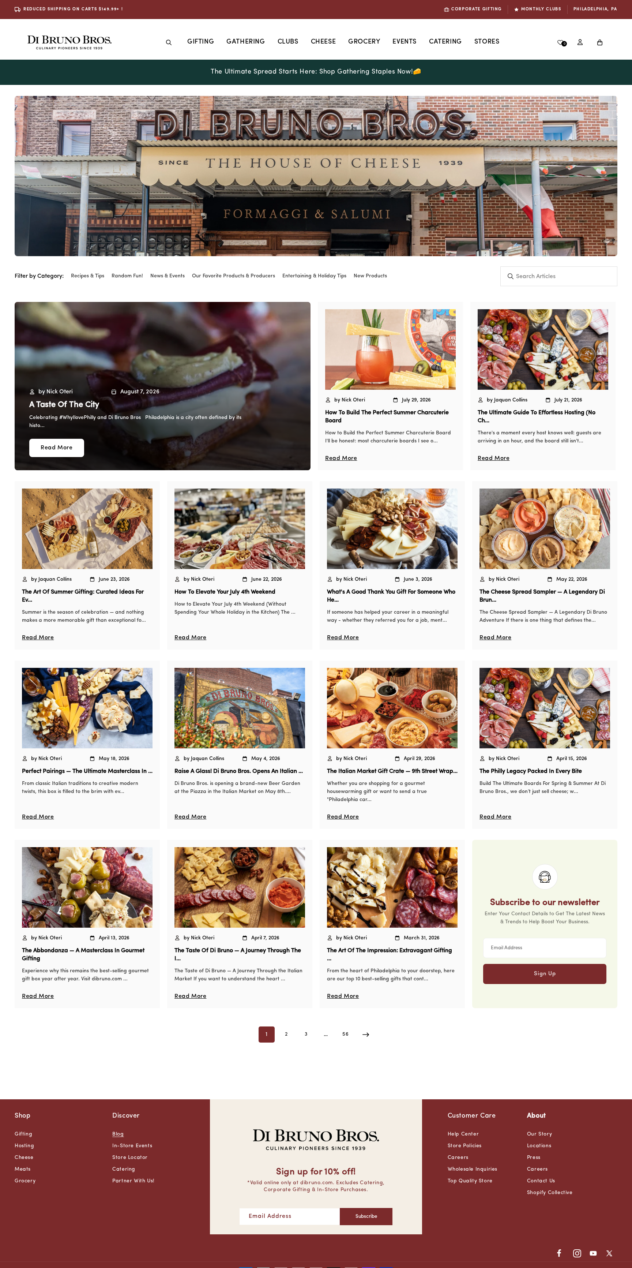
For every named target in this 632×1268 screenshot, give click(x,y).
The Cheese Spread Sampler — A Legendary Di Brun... (542, 596)
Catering (123, 1169)
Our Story (539, 1134)
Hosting (24, 1146)
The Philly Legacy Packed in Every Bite (530, 771)
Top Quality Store (470, 1181)
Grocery (364, 42)
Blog (118, 1134)
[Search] (169, 42)
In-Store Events (132, 1146)
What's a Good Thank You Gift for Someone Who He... (391, 596)
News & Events (167, 276)
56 (345, 1034)
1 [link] (267, 1034)
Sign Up (545, 974)
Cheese (323, 42)
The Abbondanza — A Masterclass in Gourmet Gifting (83, 955)
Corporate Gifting (476, 9)
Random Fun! (127, 276)
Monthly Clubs (541, 9)
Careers (458, 1157)
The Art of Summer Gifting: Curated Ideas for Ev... (83, 596)
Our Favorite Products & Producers (233, 276)
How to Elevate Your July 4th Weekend (224, 592)
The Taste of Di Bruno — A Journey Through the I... (237, 955)
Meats (23, 1169)
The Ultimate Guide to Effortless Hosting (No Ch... (536, 417)
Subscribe (366, 1216)
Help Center (463, 1134)
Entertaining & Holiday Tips (314, 276)
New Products (370, 276)
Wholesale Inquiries (472, 1169)
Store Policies (465, 1146)
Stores (487, 42)
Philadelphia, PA (595, 9)
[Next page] (365, 1034)
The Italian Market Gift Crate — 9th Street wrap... (392, 771)
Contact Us (541, 1181)
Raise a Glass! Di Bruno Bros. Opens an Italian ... (238, 771)
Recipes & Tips (87, 276)
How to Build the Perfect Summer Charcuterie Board (387, 417)
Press (534, 1157)
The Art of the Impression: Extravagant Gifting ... (389, 955)
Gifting (200, 42)
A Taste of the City (64, 405)
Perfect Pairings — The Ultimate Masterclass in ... (87, 771)
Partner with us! (133, 1181)
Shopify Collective (550, 1193)
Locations (539, 1146)
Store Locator (130, 1157)
